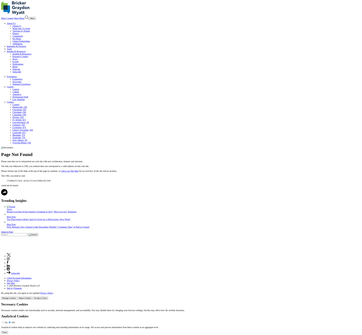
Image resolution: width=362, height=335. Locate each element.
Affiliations (17, 44)
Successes (16, 81)
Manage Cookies (9, 298)
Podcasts (16, 69)
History (15, 33)
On (6, 322)
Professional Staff (20, 97)
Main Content (7, 18)
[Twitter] (9, 256)
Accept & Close (40, 298)
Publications (17, 64)
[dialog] (181, 296)
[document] (181, 318)
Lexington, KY (19, 127)
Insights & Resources (16, 51)
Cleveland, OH (19, 112)
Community (17, 36)
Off (13, 322)
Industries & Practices (16, 46)
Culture (15, 92)
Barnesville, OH (19, 107)
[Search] (27, 18)
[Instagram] (8, 259)
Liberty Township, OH (22, 130)
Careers (10, 87)
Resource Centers (20, 56)
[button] (4, 194)
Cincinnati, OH (19, 109)
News (15, 59)
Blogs (15, 66)
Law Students (18, 99)
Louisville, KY (19, 132)
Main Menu (19, 18)
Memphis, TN (18, 135)
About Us (11, 23)
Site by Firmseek (14, 288)
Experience (12, 76)
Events (15, 61)
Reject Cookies (25, 298)
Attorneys (16, 94)
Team (9, 49)
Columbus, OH (19, 115)
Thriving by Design (21, 31)
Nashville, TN (18, 137)
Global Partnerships (21, 41)
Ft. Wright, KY (19, 120)
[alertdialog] (181, 318)
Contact (10, 102)
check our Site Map (69, 171)
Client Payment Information (19, 278)
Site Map (11, 283)
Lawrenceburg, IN (20, 122)
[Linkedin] (8, 266)
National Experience (21, 84)
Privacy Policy (13, 280)
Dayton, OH (18, 117)
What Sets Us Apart (21, 28)
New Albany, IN (19, 140)
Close (4, 332)
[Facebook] (7, 263)
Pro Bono (16, 38)
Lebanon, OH (18, 125)
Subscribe (16, 72)
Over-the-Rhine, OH (21, 143)
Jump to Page (7, 232)
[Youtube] (8, 269)
